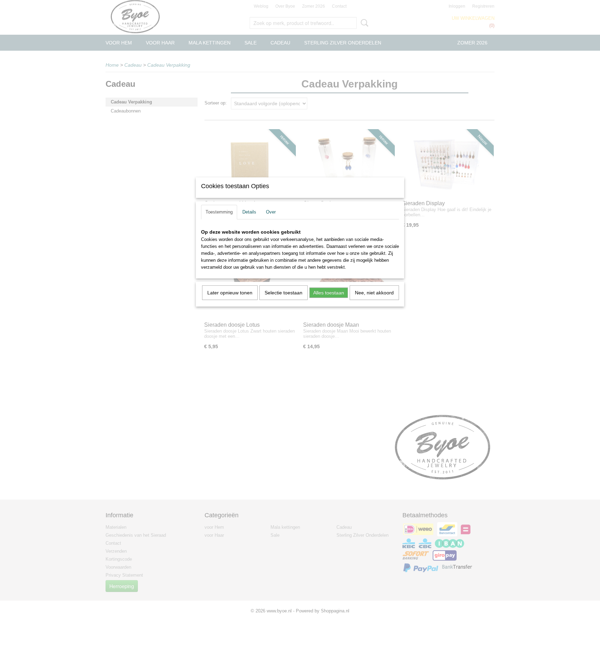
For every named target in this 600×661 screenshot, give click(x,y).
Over (271, 212)
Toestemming (219, 212)
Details (249, 212)
